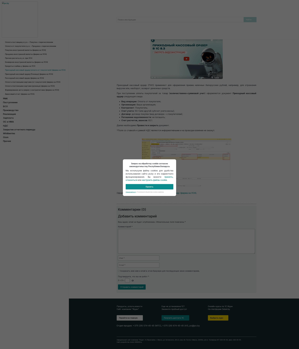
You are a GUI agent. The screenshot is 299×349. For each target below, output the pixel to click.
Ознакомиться (131, 192)
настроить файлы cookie (154, 180)
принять (168, 177)
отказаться (131, 180)
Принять (149, 187)
